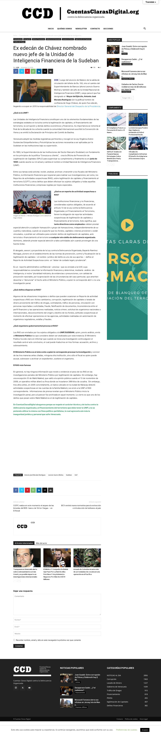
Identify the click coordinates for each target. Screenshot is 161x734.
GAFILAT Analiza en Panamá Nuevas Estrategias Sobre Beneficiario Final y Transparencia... (114, 156)
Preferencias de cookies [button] (126, 730)
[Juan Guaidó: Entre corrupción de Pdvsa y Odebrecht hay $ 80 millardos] (113, 49)
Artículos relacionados (24, 543)
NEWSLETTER (81, 28)
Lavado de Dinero (68, 39)
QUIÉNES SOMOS (64, 28)
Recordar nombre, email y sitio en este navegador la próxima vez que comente (48, 640)
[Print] (50, 71)
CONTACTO (95, 28)
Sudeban (69, 475)
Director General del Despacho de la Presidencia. (79, 106)
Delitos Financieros (38, 39)
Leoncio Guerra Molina (55, 475)
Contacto (120, 719)
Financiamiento (127, 64)
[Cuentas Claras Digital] (80, 13)
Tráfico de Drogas (19, 42)
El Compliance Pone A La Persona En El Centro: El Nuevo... (116, 130)
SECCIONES (108, 28)
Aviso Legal (144, 719)
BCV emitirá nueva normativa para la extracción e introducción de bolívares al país (81, 506)
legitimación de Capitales (83, 39)
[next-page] (19, 580)
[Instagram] (15, 687)
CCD (17, 67)
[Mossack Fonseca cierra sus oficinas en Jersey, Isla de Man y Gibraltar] (113, 74)
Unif (76, 475)
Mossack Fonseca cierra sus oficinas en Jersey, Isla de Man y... (134, 73)
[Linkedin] (39, 71)
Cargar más (126, 98)
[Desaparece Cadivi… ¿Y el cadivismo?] (113, 62)
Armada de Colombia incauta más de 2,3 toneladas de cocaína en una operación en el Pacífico (86, 571)
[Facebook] (15, 71)
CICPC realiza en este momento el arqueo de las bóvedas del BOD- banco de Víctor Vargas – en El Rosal (33, 508)
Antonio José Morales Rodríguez (34, 475)
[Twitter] (21, 71)
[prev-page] (14, 580)
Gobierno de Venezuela (53, 39)
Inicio (15, 35)
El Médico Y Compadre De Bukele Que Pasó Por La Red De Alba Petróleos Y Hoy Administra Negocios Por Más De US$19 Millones (55, 574)
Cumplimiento (112, 125)
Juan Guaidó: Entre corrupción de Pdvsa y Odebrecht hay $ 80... (134, 48)
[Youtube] (29, 687)
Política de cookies (131, 719)
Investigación (126, 92)
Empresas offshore (128, 79)
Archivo (124, 54)
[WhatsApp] (33, 71)
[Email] (44, 71)
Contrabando (24, 35)
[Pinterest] (27, 71)
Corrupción (27, 39)
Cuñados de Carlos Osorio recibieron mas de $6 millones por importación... (134, 86)
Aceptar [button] (145, 730)
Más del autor (41, 543)
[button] (145, 29)
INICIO (51, 28)
